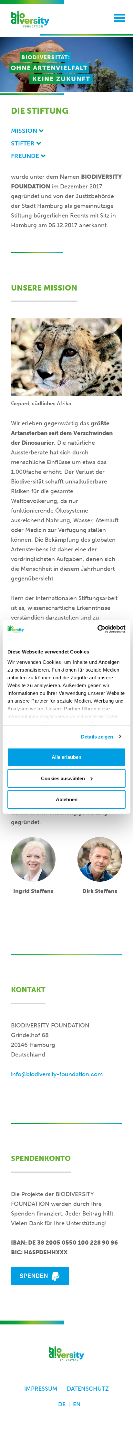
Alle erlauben (66, 757)
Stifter (23, 143)
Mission (24, 130)
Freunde (25, 156)
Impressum (40, 1388)
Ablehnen (66, 799)
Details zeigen (97, 736)
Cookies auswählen (63, 778)
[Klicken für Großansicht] (66, 357)
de (62, 1404)
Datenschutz (88, 1388)
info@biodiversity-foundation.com (57, 1074)
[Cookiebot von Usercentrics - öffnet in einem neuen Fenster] (97, 629)
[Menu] (120, 16)
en (77, 1404)
